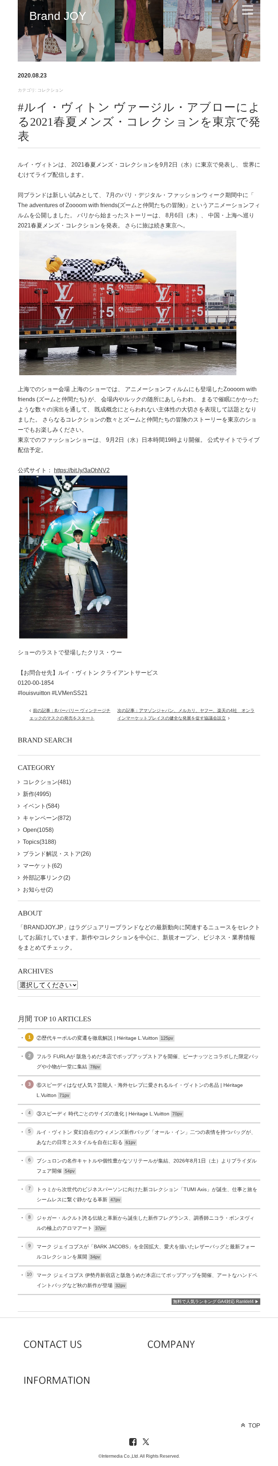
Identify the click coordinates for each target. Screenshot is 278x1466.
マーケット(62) (42, 866)
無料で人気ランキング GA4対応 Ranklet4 (213, 1301)
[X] (146, 1442)
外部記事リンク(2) (46, 878)
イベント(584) (41, 806)
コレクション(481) (47, 782)
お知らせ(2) (38, 890)
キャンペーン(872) (47, 818)
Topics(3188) (39, 842)
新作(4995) (37, 794)
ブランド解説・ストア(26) (57, 854)
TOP (254, 1426)
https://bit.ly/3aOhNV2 (82, 470)
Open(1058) (38, 830)
